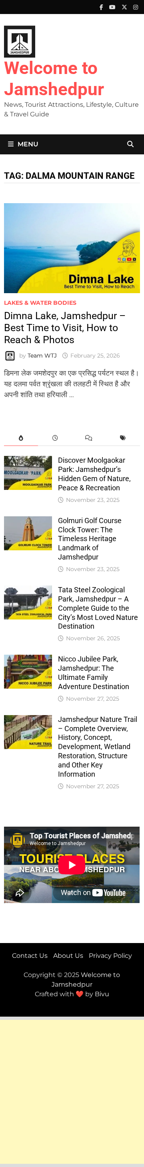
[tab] (21, 438)
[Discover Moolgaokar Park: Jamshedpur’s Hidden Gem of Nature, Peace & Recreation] (28, 461)
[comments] (89, 438)
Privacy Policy (110, 955)
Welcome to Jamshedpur (54, 79)
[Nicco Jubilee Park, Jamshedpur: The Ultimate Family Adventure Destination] (28, 659)
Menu (28, 144)
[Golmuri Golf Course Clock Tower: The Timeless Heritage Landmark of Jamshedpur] (28, 521)
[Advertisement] (72, 1092)
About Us (68, 955)
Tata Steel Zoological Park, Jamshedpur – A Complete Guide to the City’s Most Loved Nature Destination (98, 607)
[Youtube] (113, 6)
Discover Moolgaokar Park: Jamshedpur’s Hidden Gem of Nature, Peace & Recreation (94, 474)
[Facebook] (102, 6)
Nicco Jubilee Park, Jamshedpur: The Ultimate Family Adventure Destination (93, 673)
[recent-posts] (55, 438)
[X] (125, 6)
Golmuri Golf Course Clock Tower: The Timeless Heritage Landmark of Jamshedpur (90, 538)
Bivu (102, 994)
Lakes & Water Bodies (40, 302)
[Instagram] (135, 6)
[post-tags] (123, 438)
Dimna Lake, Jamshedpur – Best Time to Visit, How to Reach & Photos (65, 328)
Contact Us (30, 955)
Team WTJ (42, 355)
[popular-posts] (21, 438)
